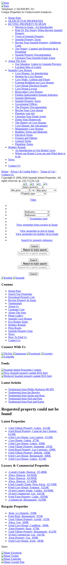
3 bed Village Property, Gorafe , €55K (29, 519)
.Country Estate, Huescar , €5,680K (27, 472)
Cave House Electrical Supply (31, 85)
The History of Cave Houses (30, 122)
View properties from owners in (37, 224)
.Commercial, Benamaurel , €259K (27, 499)
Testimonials (15, 303)
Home (4, 171)
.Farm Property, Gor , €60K (23, 537)
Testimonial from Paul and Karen (26, 401)
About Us (13, 306)
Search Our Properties (20, 294)
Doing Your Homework (28, 119)
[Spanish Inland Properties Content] (21, 369)
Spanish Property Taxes (28, 39)
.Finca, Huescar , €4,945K (22, 475)
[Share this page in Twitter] (10, 555)
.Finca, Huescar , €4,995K (22, 478)
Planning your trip (25, 113)
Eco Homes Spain (18, 321)
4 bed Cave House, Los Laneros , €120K (30, 437)
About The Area (17, 61)
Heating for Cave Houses (29, 76)
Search (34, 246)
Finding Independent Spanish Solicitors (36, 94)
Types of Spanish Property (29, 36)
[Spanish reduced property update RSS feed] (26, 376)
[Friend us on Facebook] (33, 353)
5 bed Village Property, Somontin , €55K (30, 446)
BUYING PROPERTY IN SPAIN (27, 24)
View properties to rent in (37, 230)
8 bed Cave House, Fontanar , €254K (28, 487)
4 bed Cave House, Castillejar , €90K (28, 525)
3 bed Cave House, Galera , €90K (26, 443)
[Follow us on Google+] (47, 353)
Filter (33, 199)
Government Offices (26, 104)
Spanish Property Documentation (33, 54)
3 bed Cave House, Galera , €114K (27, 458)
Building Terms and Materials (31, 131)
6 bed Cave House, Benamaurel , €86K (29, 455)
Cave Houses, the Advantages (31, 125)
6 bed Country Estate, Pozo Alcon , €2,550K (32, 484)
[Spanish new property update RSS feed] (24, 372)
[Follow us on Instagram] (19, 353)
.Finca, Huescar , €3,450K (22, 481)
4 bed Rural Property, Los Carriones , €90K (32, 449)
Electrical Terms (24, 134)
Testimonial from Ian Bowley (24, 392)
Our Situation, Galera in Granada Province (38, 64)
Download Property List (21, 297)
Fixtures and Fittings (26, 138)
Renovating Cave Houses (29, 91)
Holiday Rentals (17, 147)
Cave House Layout (26, 88)
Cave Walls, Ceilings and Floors (32, 79)
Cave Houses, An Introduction (31, 73)
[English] (6, 277)
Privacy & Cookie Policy (24, 171)
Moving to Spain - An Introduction (34, 27)
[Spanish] (18, 277)
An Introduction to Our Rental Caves (35, 150)
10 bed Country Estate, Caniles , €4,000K (31, 490)
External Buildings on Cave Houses (34, 82)
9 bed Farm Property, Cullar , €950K (28, 496)
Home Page (14, 17)
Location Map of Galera (28, 67)
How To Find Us (17, 337)
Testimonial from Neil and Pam (25, 398)
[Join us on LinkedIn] (7, 356)
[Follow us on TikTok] (6, 353)
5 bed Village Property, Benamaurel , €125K (32, 531)
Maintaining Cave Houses (29, 128)
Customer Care (16, 309)
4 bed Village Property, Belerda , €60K (29, 452)
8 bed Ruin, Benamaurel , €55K (25, 516)
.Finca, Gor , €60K (18, 522)
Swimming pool (38, 218)
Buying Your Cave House (29, 110)
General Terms (23, 141)
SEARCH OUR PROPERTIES (25, 21)
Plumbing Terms (24, 144)
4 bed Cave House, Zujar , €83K (26, 540)
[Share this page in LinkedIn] (11, 558)
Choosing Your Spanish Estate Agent (35, 57)
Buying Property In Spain (22, 300)
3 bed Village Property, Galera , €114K (29, 428)
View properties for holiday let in (37, 234)
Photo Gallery (15, 315)
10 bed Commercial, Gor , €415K (26, 493)
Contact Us (14, 165)
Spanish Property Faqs (20, 331)
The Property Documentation (31, 107)
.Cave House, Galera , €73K (23, 440)
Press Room (14, 327)
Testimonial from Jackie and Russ (26, 395)
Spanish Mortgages (25, 98)
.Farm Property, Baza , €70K (24, 528)
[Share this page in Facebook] (11, 552)
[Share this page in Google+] (12, 562)
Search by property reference (37, 240)
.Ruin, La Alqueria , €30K (22, 513)
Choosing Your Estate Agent (30, 116)
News (11, 159)
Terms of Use (47, 171)
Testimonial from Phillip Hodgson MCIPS (31, 389)
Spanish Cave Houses (20, 70)
